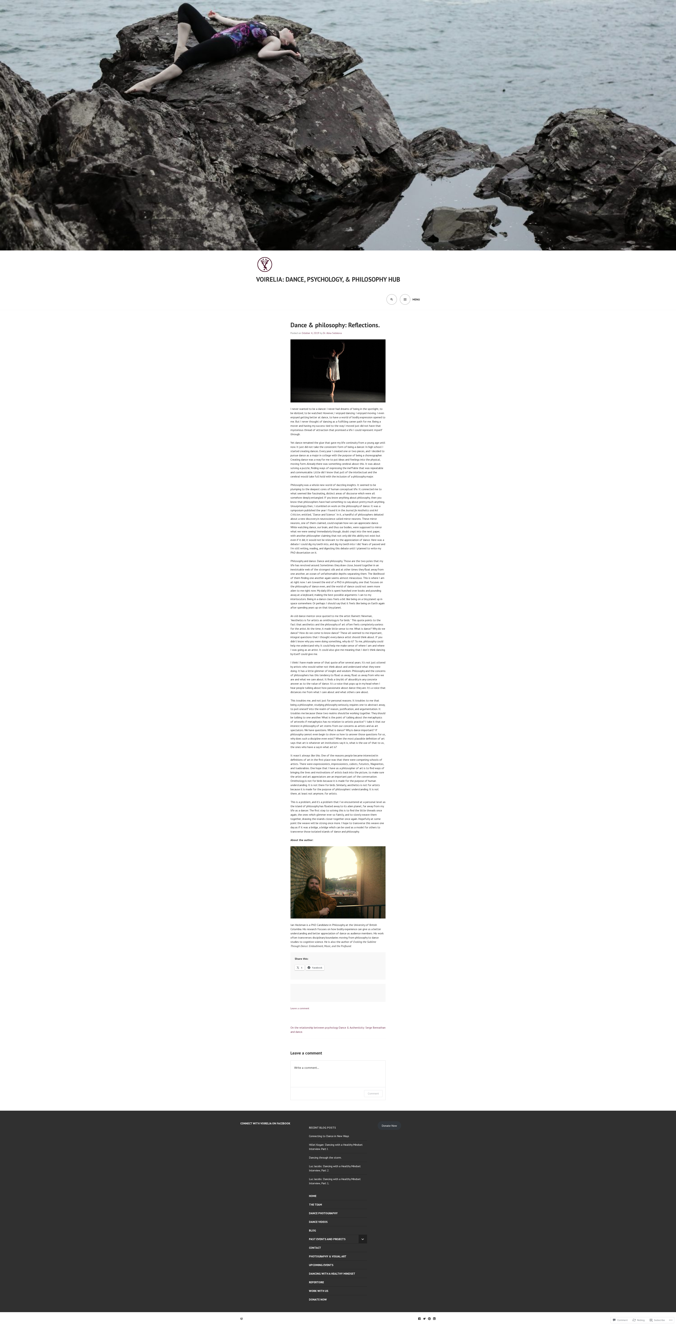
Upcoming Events (321, 1265)
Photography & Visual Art (327, 1256)
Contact (315, 1247)
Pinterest (429, 1319)
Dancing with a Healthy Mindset (332, 1273)
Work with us (318, 1291)
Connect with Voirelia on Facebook (265, 1123)
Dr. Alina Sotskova (332, 333)
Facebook (419, 1319)
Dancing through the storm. (325, 1157)
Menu (416, 299)
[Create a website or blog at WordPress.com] (241, 1318)
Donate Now (318, 1299)
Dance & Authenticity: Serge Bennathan (362, 1027)
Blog (312, 1230)
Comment (373, 1093)
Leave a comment (299, 1008)
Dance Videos (318, 1222)
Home (312, 1196)
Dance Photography (323, 1213)
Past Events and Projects (327, 1239)
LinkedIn (434, 1319)
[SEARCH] (391, 299)
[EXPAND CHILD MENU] (363, 1239)
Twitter (424, 1319)
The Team (315, 1204)
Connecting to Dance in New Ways (329, 1136)
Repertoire (316, 1282)
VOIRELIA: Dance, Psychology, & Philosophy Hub (328, 279)
